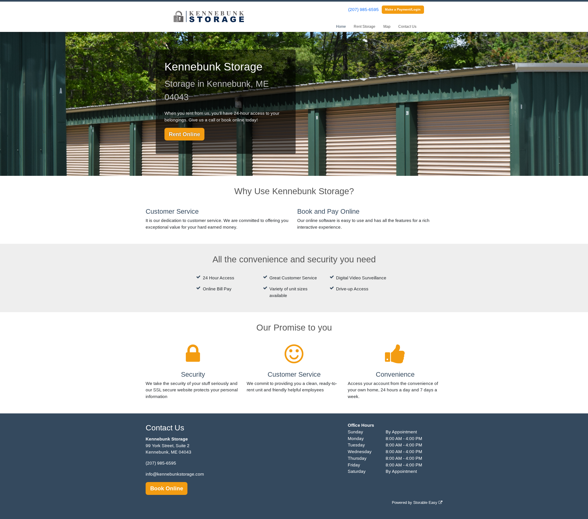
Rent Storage (364, 26)
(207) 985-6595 (363, 9)
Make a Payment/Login (403, 9)
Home (341, 26)
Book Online (166, 488)
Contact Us (407, 26)
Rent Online (184, 134)
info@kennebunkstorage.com (175, 474)
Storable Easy (425, 502)
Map (386, 26)
